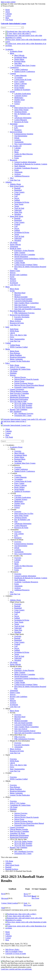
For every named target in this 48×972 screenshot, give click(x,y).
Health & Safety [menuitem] (15, 248)
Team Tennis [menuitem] (18, 204)
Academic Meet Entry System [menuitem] (24, 65)
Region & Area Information (20, 741)
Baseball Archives (11, 869)
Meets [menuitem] (12, 53)
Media (8, 781)
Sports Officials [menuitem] (15, 244)
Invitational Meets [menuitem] (20, 57)
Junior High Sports (17, 634)
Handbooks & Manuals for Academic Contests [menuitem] (30, 164)
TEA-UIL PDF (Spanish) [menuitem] (23, 407)
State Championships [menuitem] (17, 339)
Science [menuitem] (17, 104)
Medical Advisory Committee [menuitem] (24, 254)
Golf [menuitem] (16, 196)
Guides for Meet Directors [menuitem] (23, 154)
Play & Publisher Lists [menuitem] (22, 114)
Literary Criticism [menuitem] (20, 83)
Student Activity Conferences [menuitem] (24, 71)
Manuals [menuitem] (13, 279)
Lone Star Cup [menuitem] (15, 180)
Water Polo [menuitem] (18, 212)
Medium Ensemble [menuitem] (21, 297)
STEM (13, 493)
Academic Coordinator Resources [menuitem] (26, 168)
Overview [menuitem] (17, 451)
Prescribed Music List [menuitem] (17, 311)
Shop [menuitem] (7, 18)
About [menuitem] (7, 12)
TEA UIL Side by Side (18, 839)
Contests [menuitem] (13, 73)
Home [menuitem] (7, 10)
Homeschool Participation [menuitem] (19, 399)
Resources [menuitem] (18, 130)
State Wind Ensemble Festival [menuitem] (24, 307)
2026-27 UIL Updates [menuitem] (17, 367)
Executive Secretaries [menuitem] (21, 317)
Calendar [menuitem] (8, 14)
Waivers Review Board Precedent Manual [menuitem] (29, 385)
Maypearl (4, 898)
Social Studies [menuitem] (19, 88)
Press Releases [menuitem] (15, 353)
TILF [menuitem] (12, 178)
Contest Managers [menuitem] (20, 120)
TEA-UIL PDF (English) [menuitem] (23, 405)
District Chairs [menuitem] (15, 271)
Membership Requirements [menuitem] (19, 397)
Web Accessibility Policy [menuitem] (14, 951)
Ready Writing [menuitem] (19, 86)
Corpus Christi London (9, 903)
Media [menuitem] (7, 349)
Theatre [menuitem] (12, 106)
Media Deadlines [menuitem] (16, 355)
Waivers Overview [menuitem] (20, 813)
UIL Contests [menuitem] (19, 126)
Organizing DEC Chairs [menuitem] (22, 415)
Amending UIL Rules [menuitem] (17, 395)
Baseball (8, 867)
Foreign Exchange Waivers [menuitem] (23, 383)
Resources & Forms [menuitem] (21, 122)
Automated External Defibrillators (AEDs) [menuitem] (29, 259)
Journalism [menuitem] (13, 124)
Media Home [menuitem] (14, 351)
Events (12, 713)
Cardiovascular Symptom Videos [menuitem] (26, 265)
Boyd (3, 894)
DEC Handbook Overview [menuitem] (23, 413)
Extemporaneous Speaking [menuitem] (23, 134)
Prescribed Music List (18, 735)
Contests (13, 473)
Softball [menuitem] (17, 200)
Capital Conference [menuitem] (21, 69)
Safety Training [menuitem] (19, 252)
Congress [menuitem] (17, 140)
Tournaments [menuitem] (18, 142)
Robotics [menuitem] (17, 102)
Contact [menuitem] (8, 16)
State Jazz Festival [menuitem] (20, 305)
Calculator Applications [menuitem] (22, 94)
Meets (12, 449)
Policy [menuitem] (7, 363)
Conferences (15, 465)
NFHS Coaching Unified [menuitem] (19, 347)
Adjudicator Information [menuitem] (22, 118)
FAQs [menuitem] (12, 337)
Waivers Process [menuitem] (20, 377)
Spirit (8, 755)
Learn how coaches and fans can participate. (16, 969)
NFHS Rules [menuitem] (14, 331)
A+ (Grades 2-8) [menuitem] (16, 146)
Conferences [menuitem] (14, 67)
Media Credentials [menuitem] (16, 359)
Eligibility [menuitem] (13, 373)
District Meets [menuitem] (19, 59)
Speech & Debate (16, 540)
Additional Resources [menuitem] (21, 176)
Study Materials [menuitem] (19, 166)
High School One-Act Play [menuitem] (23, 108)
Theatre (13, 509)
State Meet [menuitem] (18, 63)
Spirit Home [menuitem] (14, 329)
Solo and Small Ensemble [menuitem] (23, 299)
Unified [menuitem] (8, 343)
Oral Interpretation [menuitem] (20, 136)
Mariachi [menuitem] (17, 295)
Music (8, 709)
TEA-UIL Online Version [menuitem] (23, 403)
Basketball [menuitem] (18, 190)
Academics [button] (10, 445)
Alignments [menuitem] (18, 172)
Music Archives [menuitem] (15, 321)
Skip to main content (8, 2)
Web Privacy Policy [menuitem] (12, 949)
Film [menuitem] (16, 116)
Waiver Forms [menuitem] (19, 381)
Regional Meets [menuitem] (19, 61)
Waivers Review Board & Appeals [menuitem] (26, 379)
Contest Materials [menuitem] (20, 75)
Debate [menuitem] (16, 138)
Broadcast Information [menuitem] (18, 357)
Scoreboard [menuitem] (14, 283)
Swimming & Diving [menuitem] (21, 202)
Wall (25, 903)
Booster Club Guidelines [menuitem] (18, 275)
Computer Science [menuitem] (20, 96)
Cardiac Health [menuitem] (19, 263)
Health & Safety (16, 666)
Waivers (13, 811)
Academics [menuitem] (9, 49)
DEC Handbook (16, 849)
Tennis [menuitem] (16, 206)
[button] (1, 423)
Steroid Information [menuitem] (21, 257)
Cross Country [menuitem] (19, 192)
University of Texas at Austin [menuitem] (15, 953)
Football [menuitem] (17, 194)
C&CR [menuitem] (12, 333)
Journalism (14, 530)
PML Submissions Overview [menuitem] (24, 313)
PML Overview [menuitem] (19, 737)
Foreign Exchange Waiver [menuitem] (23, 821)
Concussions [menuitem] (18, 261)
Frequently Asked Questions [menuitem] (24, 387)
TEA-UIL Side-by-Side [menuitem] (18, 401)
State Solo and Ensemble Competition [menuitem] (27, 309)
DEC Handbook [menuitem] (15, 411)
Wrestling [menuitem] (17, 214)
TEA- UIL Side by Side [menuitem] (18, 335)
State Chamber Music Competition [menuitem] (26, 303)
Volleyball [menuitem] (17, 210)
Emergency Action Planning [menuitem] (24, 250)
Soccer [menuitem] (16, 198)
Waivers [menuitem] (13, 273)
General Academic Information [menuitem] (25, 162)
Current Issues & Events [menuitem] (22, 79)
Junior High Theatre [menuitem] (21, 110)
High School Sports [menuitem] (17, 186)
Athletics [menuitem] (8, 182)
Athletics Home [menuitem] (15, 184)
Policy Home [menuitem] (14, 365)
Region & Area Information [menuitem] (19, 315)
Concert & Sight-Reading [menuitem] (23, 301)
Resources (14, 572)
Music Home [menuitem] (14, 289)
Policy (8, 797)
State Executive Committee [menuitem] (19, 393)
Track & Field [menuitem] (19, 208)
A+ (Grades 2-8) (16, 556)
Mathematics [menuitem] (18, 98)
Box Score (27, 896)
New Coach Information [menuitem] (22, 144)
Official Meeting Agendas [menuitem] (19, 391)
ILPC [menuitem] (16, 128)
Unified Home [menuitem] (15, 345)
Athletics (9, 596)
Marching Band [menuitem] (19, 293)
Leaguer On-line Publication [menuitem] (20, 361)
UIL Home (9, 861)
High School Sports (17, 602)
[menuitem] (20, 31)
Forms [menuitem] (16, 158)
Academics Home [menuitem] (16, 51)
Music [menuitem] (7, 287)
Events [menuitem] (16, 150)
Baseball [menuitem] (17, 188)
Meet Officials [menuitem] (19, 55)
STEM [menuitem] (12, 92)
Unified (8, 773)
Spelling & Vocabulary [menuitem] (22, 90)
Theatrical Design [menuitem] (20, 112)
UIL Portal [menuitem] (9, 20)
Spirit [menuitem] (7, 327)
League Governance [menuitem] (17, 389)
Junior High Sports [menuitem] (16, 216)
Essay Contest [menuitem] (19, 81)
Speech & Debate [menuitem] (16, 132)
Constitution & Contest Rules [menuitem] (20, 369)
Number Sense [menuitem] (19, 100)
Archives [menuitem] (17, 174)
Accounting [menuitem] (18, 77)
